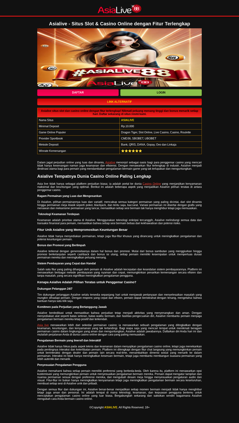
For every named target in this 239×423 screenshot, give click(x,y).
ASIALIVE (110, 407)
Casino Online (152, 183)
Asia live (43, 325)
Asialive (110, 162)
